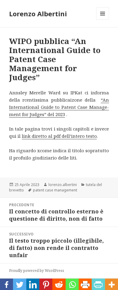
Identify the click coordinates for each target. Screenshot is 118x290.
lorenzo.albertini (62, 184)
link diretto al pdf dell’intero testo (59, 136)
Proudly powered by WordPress (36, 270)
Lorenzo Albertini (38, 13)
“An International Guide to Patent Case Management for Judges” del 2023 (59, 107)
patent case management (55, 190)
